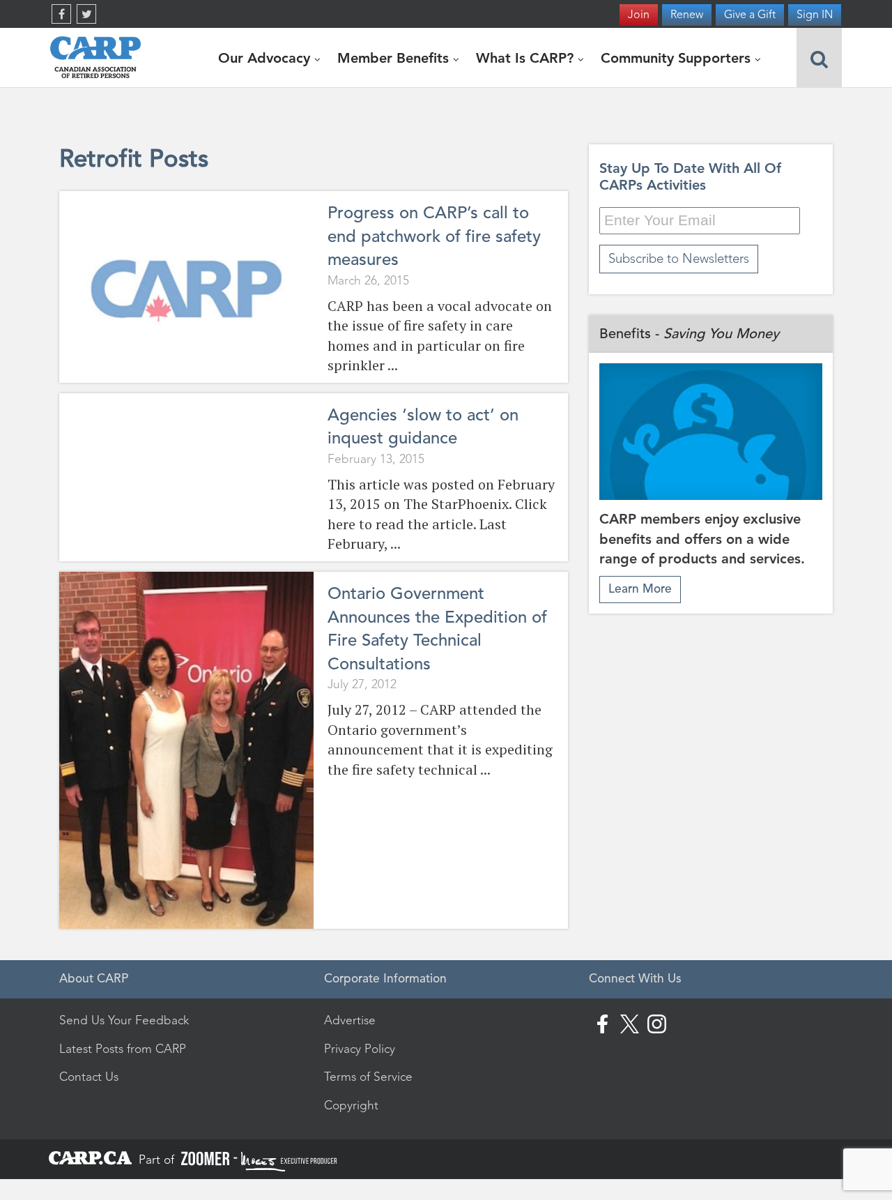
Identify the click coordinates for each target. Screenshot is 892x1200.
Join (638, 14)
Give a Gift (750, 14)
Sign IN (815, 14)
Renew (686, 14)
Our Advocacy (266, 58)
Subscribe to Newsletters (678, 258)
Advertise (350, 1020)
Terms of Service (368, 1077)
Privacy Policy (359, 1049)
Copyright (351, 1105)
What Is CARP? (527, 58)
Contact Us (88, 1077)
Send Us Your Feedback (124, 1020)
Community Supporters (678, 58)
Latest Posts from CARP (122, 1049)
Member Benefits (395, 58)
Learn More (640, 589)
